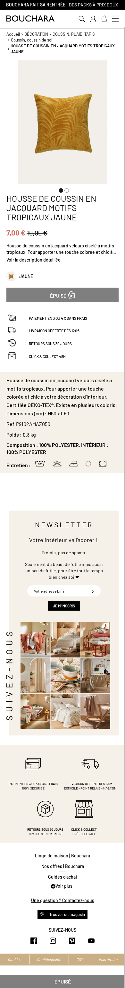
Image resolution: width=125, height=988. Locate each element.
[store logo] (30, 18)
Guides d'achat (62, 877)
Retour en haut (114, 970)
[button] (60, 189)
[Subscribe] (93, 590)
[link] (93, 19)
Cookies (14, 959)
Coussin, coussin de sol (31, 39)
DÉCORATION (36, 34)
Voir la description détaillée (33, 260)
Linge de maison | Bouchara (62, 855)
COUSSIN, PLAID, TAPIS (74, 34)
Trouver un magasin (66, 914)
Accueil (13, 34)
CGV (79, 959)
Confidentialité (49, 959)
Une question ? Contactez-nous (62, 900)
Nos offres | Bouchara (62, 866)
